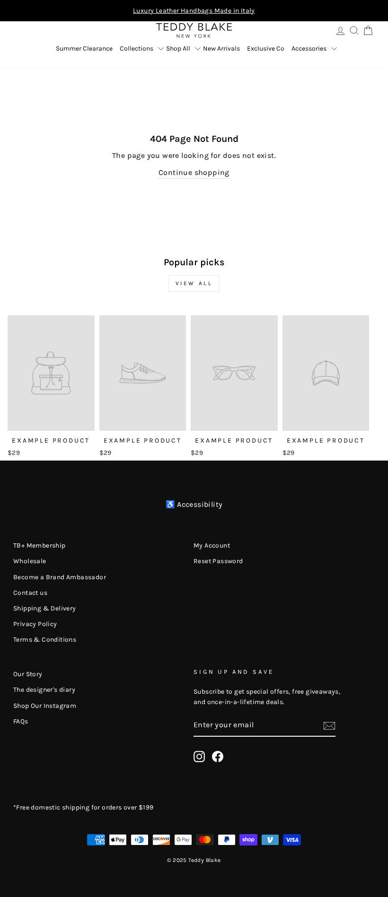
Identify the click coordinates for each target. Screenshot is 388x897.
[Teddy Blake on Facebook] (217, 756)
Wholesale (29, 561)
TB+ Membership (39, 545)
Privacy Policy (35, 623)
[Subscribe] (329, 725)
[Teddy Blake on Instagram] (199, 756)
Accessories (308, 48)
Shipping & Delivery (44, 608)
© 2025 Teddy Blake (193, 860)
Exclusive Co (265, 48)
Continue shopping (194, 172)
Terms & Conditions (44, 639)
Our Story (28, 674)
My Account (212, 545)
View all (194, 283)
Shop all (178, 48)
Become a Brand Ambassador (59, 577)
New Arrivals (221, 48)
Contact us (30, 592)
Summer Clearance (84, 48)
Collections (136, 48)
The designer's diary (44, 689)
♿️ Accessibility (194, 504)
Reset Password (218, 561)
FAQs (20, 721)
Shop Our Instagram (44, 705)
